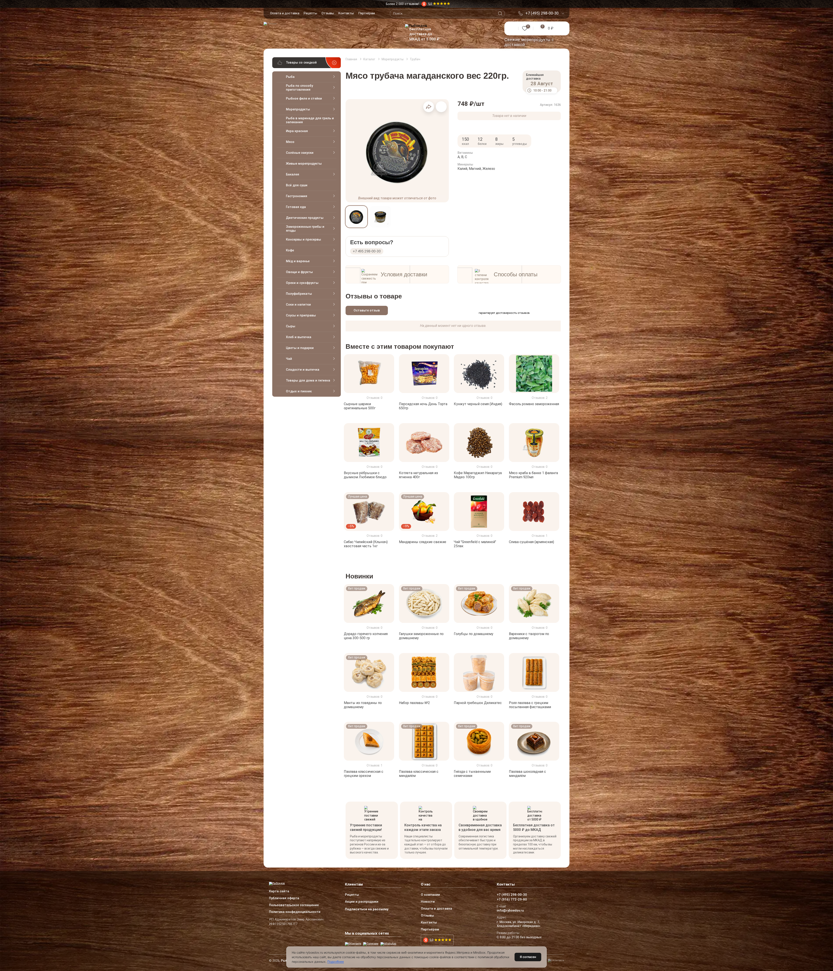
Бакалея (292, 174)
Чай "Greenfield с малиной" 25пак (475, 544)
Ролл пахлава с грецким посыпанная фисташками (530, 705)
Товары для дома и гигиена (308, 380)
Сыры (290, 326)
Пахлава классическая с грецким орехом (363, 774)
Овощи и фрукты (299, 272)
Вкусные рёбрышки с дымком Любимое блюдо (365, 475)
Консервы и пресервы (303, 239)
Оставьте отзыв (367, 310)
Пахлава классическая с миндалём (418, 774)
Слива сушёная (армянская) (531, 542)
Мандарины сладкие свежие (422, 542)
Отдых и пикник (299, 391)
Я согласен (528, 957)
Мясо (290, 142)
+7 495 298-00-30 (367, 251)
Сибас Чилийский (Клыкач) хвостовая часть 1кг (366, 544)
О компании (430, 895)
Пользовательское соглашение (294, 905)
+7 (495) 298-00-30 (542, 13)
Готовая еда (296, 207)
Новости (428, 902)
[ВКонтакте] (353, 944)
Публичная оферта (284, 898)
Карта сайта (279, 891)
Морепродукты (298, 109)
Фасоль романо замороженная (534, 404)
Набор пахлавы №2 (414, 703)
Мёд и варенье (298, 261)
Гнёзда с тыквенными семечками (472, 774)
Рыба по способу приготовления (299, 88)
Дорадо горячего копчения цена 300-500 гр (366, 636)
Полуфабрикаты (299, 294)
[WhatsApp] (388, 944)
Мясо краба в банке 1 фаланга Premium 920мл (533, 475)
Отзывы (327, 13)
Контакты (346, 13)
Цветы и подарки (300, 348)
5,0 (431, 940)
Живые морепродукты (304, 163)
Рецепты (310, 13)
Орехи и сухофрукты (302, 283)
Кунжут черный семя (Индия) (478, 404)
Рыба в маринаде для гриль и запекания (310, 120)
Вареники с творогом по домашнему (529, 636)
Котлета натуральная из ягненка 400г (418, 475)
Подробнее (335, 961)
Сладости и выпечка (302, 370)
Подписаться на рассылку (367, 909)
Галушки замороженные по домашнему (421, 636)
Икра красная (297, 131)
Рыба (290, 77)
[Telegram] (370, 944)
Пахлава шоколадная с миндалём (527, 774)
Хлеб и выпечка (298, 337)
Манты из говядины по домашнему (363, 705)
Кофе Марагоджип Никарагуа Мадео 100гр (478, 475)
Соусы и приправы (301, 315)
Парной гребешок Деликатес (478, 703)
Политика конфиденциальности (294, 912)
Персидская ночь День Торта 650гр (423, 406)
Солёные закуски (299, 153)
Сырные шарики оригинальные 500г (360, 406)
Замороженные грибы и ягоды (305, 229)
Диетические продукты (304, 218)
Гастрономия (296, 196)
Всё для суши (296, 185)
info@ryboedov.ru (510, 910)
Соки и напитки (298, 304)
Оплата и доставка (284, 13)
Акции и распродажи (361, 902)
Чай (289, 359)
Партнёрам (366, 13)
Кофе (290, 250)
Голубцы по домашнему (473, 634)
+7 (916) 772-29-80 (512, 899)
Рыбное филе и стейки (304, 98)
